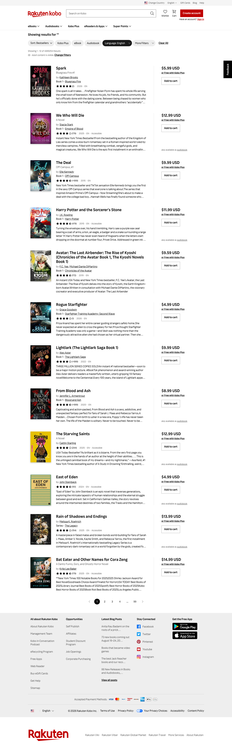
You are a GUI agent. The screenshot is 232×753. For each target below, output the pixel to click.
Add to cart (170, 80)
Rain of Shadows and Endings (81, 516)
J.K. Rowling (66, 214)
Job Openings (73, 651)
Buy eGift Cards (39, 673)
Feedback (227, 69)
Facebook (148, 626)
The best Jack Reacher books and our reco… (114, 660)
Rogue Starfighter (71, 304)
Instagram (148, 656)
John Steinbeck (68, 482)
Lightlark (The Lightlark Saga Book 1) (87, 347)
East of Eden (67, 477)
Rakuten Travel (157, 735)
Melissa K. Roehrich (70, 521)
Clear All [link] (163, 43)
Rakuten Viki (92, 735)
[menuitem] (34, 26)
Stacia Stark (66, 124)
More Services (176, 735)
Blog (195, 2)
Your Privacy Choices (155, 710)
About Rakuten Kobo (42, 626)
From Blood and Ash (73, 390)
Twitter (147, 634)
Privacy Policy (126, 710)
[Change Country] (32, 711)
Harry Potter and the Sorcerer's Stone (89, 209)
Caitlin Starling (67, 443)
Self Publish (72, 626)
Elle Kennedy (66, 171)
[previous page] (89, 601)
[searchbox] (108, 13)
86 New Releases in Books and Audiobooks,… (115, 671)
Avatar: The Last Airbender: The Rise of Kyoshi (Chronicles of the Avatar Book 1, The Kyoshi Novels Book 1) (100, 257)
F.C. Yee (63, 266)
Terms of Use (107, 710)
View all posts (109, 680)
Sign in (200, 19)
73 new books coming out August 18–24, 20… (115, 639)
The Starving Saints (73, 434)
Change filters (62, 55)
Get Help (35, 680)
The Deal (63, 162)
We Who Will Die (70, 115)
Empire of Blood (74, 128)
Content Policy (196, 710)
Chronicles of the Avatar (78, 270)
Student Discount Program (76, 642)
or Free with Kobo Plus (172, 72)
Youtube (147, 649)
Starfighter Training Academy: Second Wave (90, 313)
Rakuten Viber (110, 735)
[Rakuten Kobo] (44, 14)
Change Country (156, 2)
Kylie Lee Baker (68, 568)
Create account (192, 13)
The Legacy (71, 525)
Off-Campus (72, 175)
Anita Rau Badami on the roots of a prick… (115, 628)
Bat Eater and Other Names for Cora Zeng (92, 559)
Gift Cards (185, 2)
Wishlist (165, 15)
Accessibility (177, 710)
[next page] (142, 601)
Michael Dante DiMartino (83, 266)
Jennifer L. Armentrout (72, 395)
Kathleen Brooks (68, 77)
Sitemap (35, 688)
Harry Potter (72, 218)
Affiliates (71, 633)
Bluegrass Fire (73, 81)
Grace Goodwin (68, 309)
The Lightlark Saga (75, 356)
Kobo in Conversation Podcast (42, 642)
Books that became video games (115, 649)
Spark (61, 68)
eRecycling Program (41, 651)
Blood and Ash (73, 400)
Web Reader (37, 666)
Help (201, 2)
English (46, 710)
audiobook (182, 149)
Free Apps (36, 658)
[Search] (152, 13)
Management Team (41, 633)
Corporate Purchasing (78, 658)
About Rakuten (195, 735)
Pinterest (148, 641)
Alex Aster (65, 352)
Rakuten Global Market (133, 735)
